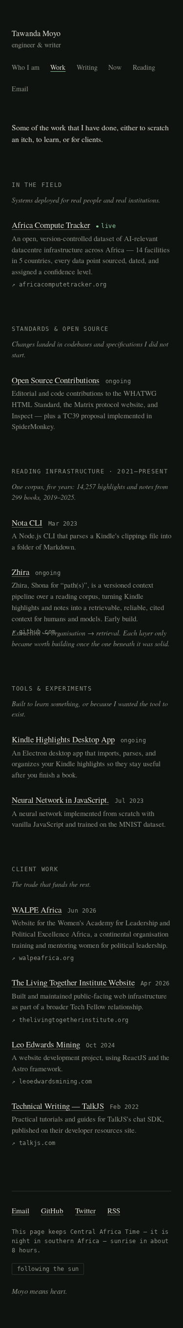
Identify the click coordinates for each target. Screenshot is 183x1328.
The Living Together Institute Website (73, 982)
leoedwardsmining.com (55, 1081)
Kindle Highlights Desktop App (63, 739)
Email (20, 88)
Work (57, 67)
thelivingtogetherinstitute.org (74, 1020)
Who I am (26, 67)
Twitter (85, 1210)
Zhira (20, 571)
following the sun (48, 1269)
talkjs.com (37, 1143)
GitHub (52, 1210)
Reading (144, 67)
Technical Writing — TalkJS (58, 1105)
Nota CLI (27, 522)
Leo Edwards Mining (46, 1044)
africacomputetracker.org (63, 284)
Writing (87, 67)
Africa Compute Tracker (51, 224)
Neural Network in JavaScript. (60, 799)
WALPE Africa (36, 909)
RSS (113, 1210)
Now (115, 67)
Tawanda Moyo (36, 33)
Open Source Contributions (56, 380)
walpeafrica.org (46, 958)
